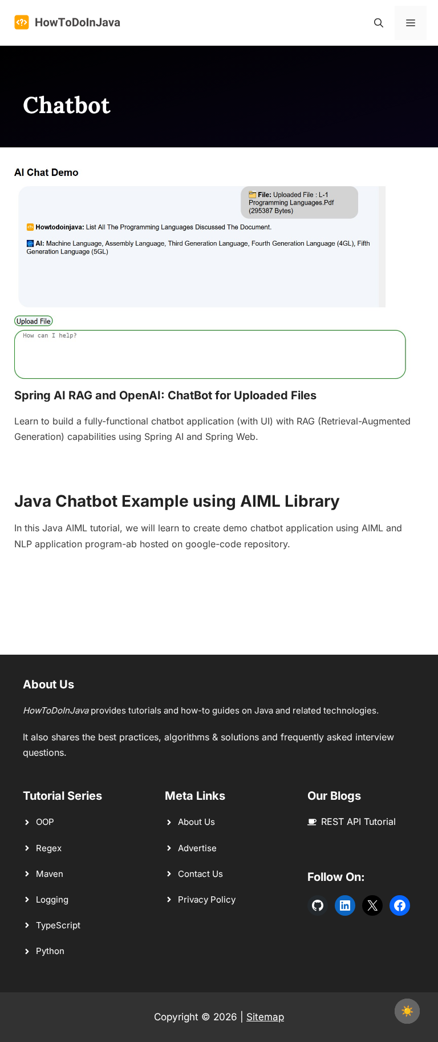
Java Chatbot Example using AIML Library (177, 501)
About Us (196, 821)
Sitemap (265, 1017)
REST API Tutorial (358, 821)
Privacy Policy (207, 899)
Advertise (197, 848)
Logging (52, 899)
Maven (49, 873)
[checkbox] (407, 1011)
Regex (49, 848)
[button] (379, 23)
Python (50, 950)
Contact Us (200, 873)
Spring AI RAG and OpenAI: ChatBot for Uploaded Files (165, 395)
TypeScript (58, 925)
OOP (45, 821)
